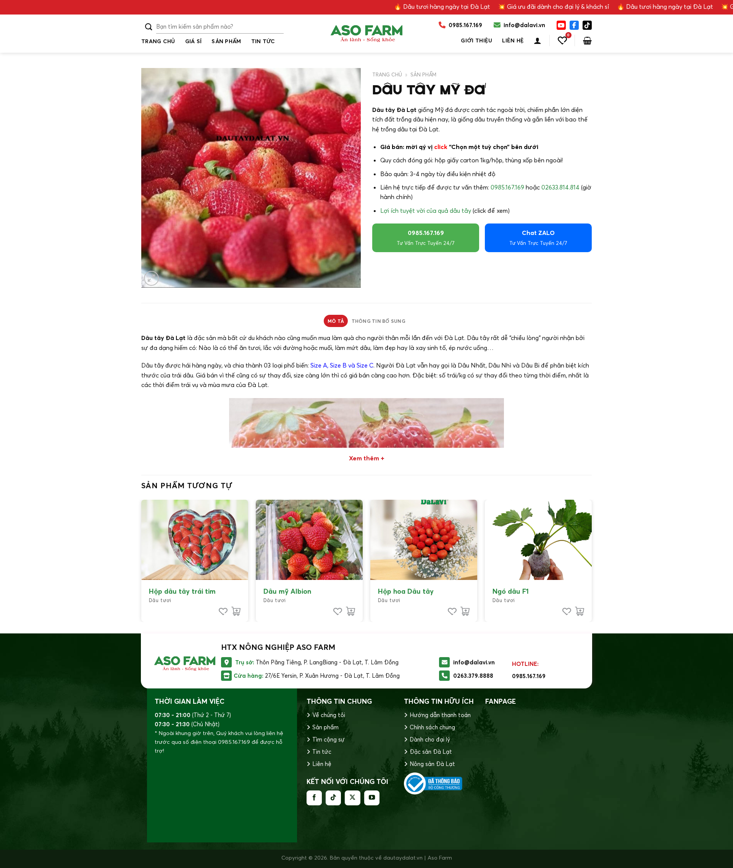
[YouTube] (561, 25)
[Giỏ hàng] (587, 40)
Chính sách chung (432, 727)
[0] (562, 40)
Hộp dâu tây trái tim (182, 591)
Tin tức (321, 751)
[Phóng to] (151, 278)
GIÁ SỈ (193, 41)
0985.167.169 (507, 187)
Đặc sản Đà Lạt (431, 751)
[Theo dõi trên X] (352, 797)
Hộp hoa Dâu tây (406, 591)
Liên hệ (321, 764)
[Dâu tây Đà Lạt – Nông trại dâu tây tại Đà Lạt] (366, 33)
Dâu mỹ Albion (287, 591)
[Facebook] (574, 25)
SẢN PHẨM (226, 41)
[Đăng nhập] (537, 40)
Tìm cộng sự (328, 739)
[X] (587, 25)
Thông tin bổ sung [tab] (378, 321)
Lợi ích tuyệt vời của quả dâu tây (425, 210)
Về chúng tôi (328, 715)
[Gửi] (148, 26)
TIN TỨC (263, 41)
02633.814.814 (560, 187)
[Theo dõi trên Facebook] (314, 797)
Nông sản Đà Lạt (432, 764)
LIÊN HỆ (513, 40)
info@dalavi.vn (474, 662)
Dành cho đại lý (430, 739)
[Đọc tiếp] (236, 611)
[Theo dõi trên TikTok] (333, 797)
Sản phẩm (325, 727)
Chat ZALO (538, 237)
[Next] (591, 560)
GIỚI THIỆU (476, 40)
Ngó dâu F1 (510, 591)
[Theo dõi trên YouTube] (371, 797)
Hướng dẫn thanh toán (440, 715)
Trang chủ (158, 41)
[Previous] (141, 560)
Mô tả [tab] (336, 321)
